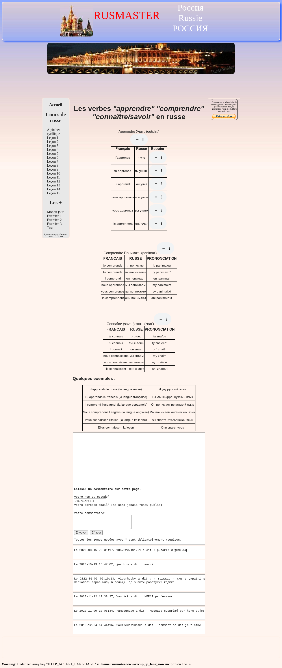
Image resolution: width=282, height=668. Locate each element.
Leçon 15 (53, 193)
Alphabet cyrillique (53, 132)
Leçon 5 (52, 153)
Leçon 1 (52, 138)
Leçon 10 (53, 173)
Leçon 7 (52, 161)
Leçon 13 (53, 185)
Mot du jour (55, 212)
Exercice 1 (54, 216)
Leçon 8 (52, 165)
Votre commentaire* (90, 513)
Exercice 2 (54, 220)
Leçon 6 (52, 157)
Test (50, 228)
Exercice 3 (54, 224)
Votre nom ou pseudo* (91, 497)
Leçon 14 (53, 189)
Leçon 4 (52, 149)
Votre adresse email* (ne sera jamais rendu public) (118, 505)
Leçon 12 (53, 181)
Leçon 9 (52, 169)
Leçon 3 (52, 145)
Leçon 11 (53, 177)
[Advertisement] (141, 87)
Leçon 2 (52, 142)
